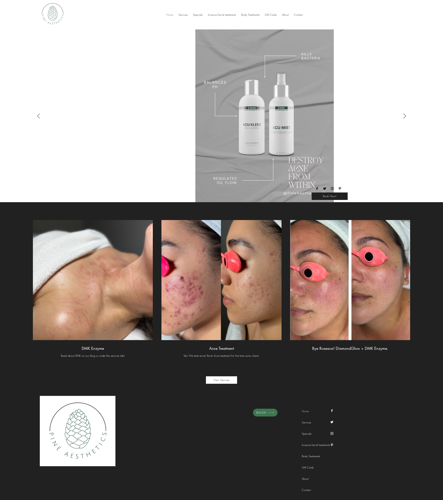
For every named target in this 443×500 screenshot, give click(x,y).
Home (305, 411)
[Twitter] (325, 188)
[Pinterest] (340, 188)
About (305, 479)
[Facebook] (317, 188)
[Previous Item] (38, 116)
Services (306, 422)
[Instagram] (332, 188)
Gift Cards (308, 467)
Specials (306, 434)
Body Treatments (309, 456)
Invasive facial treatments (309, 445)
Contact (306, 490)
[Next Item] (404, 116)
